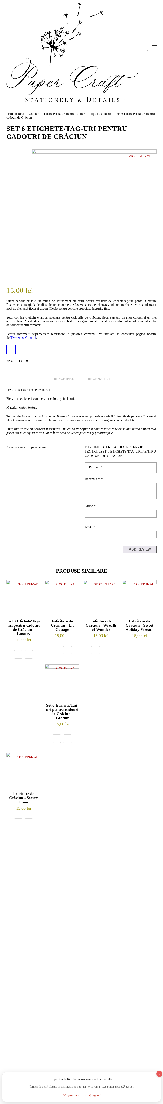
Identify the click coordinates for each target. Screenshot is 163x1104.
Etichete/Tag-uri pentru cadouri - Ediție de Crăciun (78, 113)
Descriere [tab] (64, 378)
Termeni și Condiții (23, 337)
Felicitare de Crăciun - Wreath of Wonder (101, 625)
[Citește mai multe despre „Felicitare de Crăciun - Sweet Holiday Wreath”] (134, 650)
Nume (90, 506)
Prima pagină (15, 113)
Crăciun (34, 113)
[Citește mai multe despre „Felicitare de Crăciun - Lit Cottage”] (57, 650)
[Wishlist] (29, 654)
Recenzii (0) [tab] (99, 378)
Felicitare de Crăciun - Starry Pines (23, 797)
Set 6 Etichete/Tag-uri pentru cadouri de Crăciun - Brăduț (62, 711)
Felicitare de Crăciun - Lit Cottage (62, 625)
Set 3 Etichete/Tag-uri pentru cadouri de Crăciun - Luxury (23, 627)
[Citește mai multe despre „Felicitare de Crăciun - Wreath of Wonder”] (95, 650)
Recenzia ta (94, 479)
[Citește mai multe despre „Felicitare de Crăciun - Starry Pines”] (18, 823)
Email (90, 527)
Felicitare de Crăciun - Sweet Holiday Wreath (139, 625)
